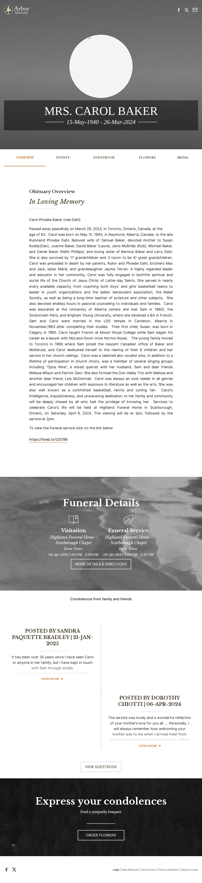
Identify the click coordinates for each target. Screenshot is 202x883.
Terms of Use (148, 869)
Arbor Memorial (130, 869)
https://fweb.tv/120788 (48, 439)
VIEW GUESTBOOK (101, 767)
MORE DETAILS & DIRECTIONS (101, 564)
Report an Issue (189, 869)
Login (116, 869)
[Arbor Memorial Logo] (16, 10)
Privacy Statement (168, 869)
